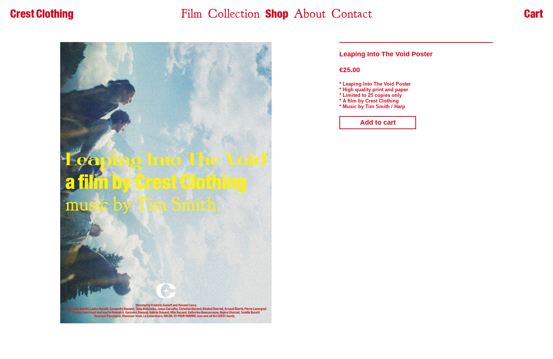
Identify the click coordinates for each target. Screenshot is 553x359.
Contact (351, 13)
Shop (276, 13)
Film (191, 13)
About (309, 13)
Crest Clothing (41, 13)
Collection (234, 13)
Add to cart (378, 122)
